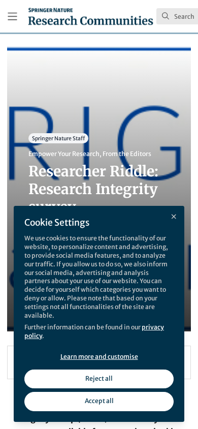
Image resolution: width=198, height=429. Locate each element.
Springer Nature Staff (58, 138)
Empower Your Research (64, 154)
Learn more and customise (99, 356)
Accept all (99, 401)
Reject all (99, 378)
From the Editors (127, 154)
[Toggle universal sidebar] (12, 16)
